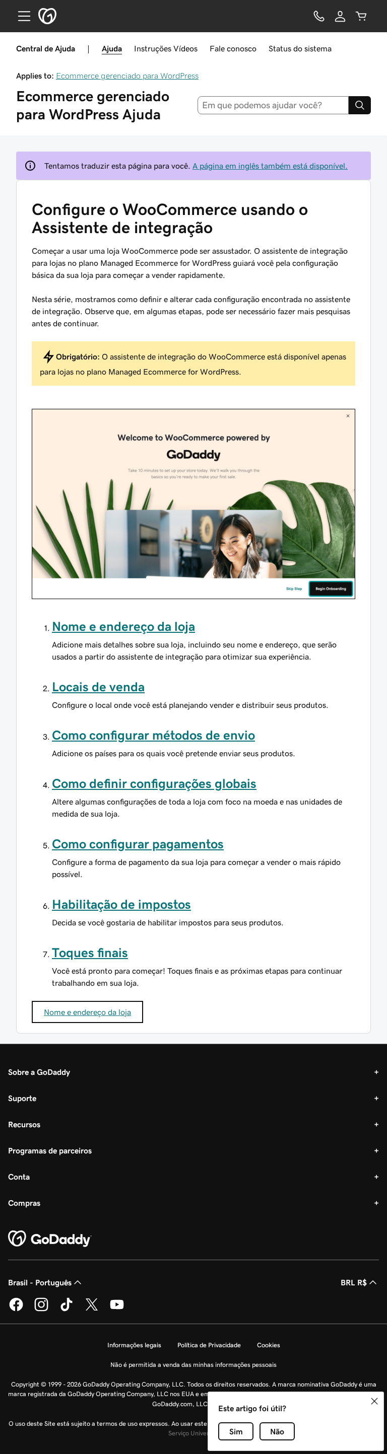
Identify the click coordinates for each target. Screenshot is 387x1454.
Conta (19, 1177)
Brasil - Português (40, 1282)
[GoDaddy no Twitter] (92, 1309)
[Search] (360, 105)
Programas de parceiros (50, 1150)
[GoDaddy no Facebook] (16, 1309)
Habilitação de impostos (121, 904)
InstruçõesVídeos (166, 48)
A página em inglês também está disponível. (270, 166)
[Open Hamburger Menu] (20, 16)
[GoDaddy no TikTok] (66, 1309)
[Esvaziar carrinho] (361, 16)
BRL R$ (354, 1282)
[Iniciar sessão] (340, 16)
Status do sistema (300, 48)
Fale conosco (233, 48)
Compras (24, 1203)
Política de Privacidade (209, 1345)
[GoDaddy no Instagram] (41, 1309)
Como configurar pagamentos (138, 843)
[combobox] (273, 105)
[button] (374, 1401)
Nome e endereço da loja (123, 626)
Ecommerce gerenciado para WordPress (127, 75)
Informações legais (134, 1345)
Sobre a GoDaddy (39, 1072)
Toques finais (90, 952)
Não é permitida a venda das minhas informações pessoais (193, 1364)
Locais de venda (98, 686)
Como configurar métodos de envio (153, 735)
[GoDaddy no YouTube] (117, 1309)
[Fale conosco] (319, 16)
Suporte (22, 1098)
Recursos (24, 1124)
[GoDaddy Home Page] (50, 1239)
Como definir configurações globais (154, 783)
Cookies (268, 1345)
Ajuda (112, 48)
